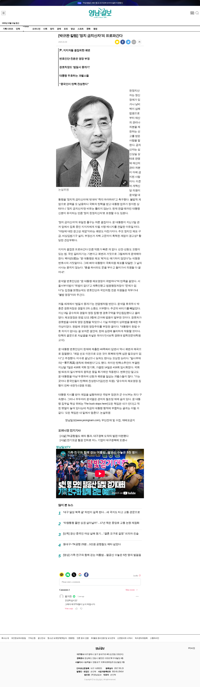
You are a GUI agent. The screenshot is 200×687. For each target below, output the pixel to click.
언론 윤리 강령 (83, 638)
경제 (59, 29)
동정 (95, 29)
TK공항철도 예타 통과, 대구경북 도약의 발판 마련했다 (100, 3)
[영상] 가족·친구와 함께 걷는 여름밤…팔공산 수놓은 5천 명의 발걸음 (102, 554)
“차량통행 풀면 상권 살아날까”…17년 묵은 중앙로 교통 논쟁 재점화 (101, 522)
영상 (73, 29)
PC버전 (191, 648)
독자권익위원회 (141, 638)
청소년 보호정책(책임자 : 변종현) (60, 638)
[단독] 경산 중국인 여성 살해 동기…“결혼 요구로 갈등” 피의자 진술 (101, 533)
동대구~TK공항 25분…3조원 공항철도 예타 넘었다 (92, 544)
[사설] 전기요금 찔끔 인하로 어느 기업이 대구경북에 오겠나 (93, 440)
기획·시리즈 (8, 29)
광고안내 (41, 638)
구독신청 (31, 638)
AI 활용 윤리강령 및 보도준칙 (103, 638)
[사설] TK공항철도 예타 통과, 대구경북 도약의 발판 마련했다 (94, 435)
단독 (18, 29)
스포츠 (81, 29)
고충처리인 (154, 638)
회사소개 (5, 638)
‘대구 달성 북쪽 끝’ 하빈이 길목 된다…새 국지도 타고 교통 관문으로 (101, 512)
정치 (52, 29)
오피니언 (36, 29)
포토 (66, 29)
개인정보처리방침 (18, 638)
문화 (88, 29)
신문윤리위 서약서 (125, 638)
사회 (45, 29)
